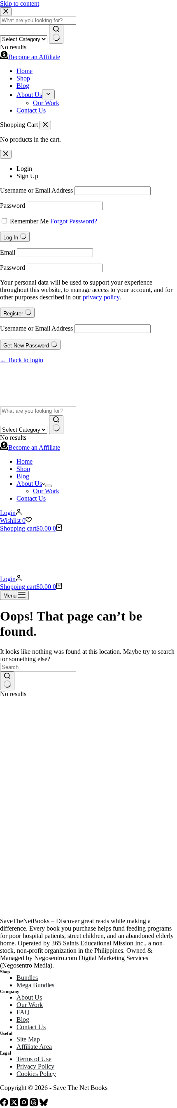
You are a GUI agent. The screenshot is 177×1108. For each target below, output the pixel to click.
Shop (23, 468)
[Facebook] (5, 1104)
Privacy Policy (35, 1066)
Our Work (46, 490)
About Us (29, 483)
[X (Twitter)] (15, 1104)
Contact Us (31, 498)
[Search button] (56, 424)
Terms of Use (33, 1058)
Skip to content (19, 3)
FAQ (23, 1012)
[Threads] (35, 1104)
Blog (22, 476)
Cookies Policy (36, 1073)
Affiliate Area (34, 1046)
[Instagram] (25, 1104)
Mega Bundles (35, 985)
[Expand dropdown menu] (48, 486)
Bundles (27, 977)
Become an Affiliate (34, 447)
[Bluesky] (44, 1104)
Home (24, 461)
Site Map (28, 1039)
